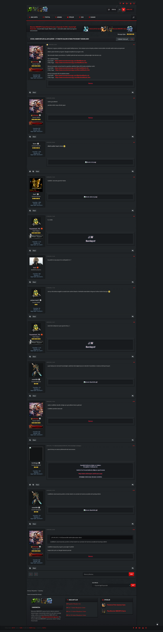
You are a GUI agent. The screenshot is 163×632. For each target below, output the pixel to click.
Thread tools (122, 39)
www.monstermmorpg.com (50, 617)
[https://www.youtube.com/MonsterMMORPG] (130, 3)
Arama (59, 17)
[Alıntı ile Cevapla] (132, 92)
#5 (134, 216)
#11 (134, 445)
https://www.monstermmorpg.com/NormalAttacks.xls (72, 68)
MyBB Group (32, 628)
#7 (134, 287)
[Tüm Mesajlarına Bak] (30, 92)
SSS (82, 17)
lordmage (78, 445)
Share (34, 92)
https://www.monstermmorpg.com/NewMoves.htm (71, 62)
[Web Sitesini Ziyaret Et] (30, 171)
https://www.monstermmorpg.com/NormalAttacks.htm (72, 70)
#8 (134, 322)
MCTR (13, 628)
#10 (134, 401)
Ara (131, 574)
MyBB (21, 628)
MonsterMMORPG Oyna (119, 29)
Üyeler (71, 17)
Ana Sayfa (34, 17)
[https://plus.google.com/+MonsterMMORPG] (127, 3)
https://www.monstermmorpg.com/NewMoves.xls (70, 60)
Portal (47, 17)
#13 (134, 529)
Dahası (92, 17)
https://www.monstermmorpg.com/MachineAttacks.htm (72, 77)
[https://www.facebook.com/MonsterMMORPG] (120, 3)
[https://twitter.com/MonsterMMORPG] (123, 3)
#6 (134, 256)
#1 (134, 44)
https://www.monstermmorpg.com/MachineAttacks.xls (72, 75)
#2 (134, 98)
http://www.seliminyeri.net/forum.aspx (90, 473)
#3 (134, 142)
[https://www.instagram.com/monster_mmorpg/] (134, 3)
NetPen (44, 628)
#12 (134, 490)
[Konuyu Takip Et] (132, 39)
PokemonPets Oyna (95, 29)
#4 (134, 177)
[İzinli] (42, 229)
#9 (134, 362)
